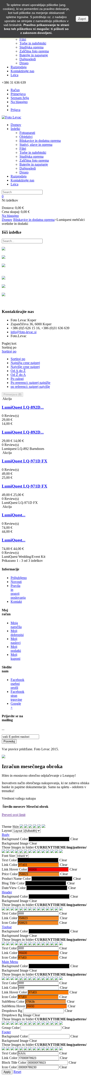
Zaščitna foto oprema (34, 51)
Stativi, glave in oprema (35, 144)
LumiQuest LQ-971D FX (24, 461)
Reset (17, 1072)
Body (5, 835)
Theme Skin (10, 826)
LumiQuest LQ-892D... (23, 407)
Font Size (8, 856)
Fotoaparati (27, 133)
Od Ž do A (18, 375)
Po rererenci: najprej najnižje (30, 383)
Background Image (15, 843)
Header (7, 892)
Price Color (10, 874)
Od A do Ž (18, 371)
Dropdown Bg (12, 1011)
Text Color (9, 860)
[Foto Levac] (11, 117)
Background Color (15, 839)
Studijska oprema (31, 47)
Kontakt (16, 601)
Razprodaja (19, 67)
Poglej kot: (9, 343)
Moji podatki (16, 649)
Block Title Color (14, 1062)
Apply (7, 1072)
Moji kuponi (15, 656)
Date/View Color (14, 888)
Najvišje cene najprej (25, 367)
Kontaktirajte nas (22, 71)
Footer (6, 1032)
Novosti (16, 582)
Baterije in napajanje (33, 55)
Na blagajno (19, 102)
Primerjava (18, 94)
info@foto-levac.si (23, 332)
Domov (16, 125)
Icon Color (9, 922)
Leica (14, 75)
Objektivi (25, 137)
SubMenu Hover (13, 1006)
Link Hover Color (14, 869)
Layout (7, 830)
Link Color (9, 865)
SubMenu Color (13, 1001)
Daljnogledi (27, 59)
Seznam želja (20, 98)
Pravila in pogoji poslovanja (18, 591)
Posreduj (9, 741)
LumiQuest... (13, 515)
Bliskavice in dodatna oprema (40, 140)
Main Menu (10, 962)
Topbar (7, 927)
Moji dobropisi (17, 633)
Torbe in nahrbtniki (32, 43)
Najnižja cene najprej (25, 363)
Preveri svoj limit (13, 815)
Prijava (15, 110)
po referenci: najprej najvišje (30, 386)
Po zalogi (17, 379)
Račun (15, 90)
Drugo (23, 63)
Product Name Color (16, 878)
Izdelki (15, 129)
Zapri (82, 18)
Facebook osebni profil (17, 684)
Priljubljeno (19, 578)
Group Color (11, 1028)
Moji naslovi (16, 641)
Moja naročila (16, 625)
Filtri (22, 39)
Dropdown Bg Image (17, 1015)
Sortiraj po (9, 347)
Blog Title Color (13, 883)
